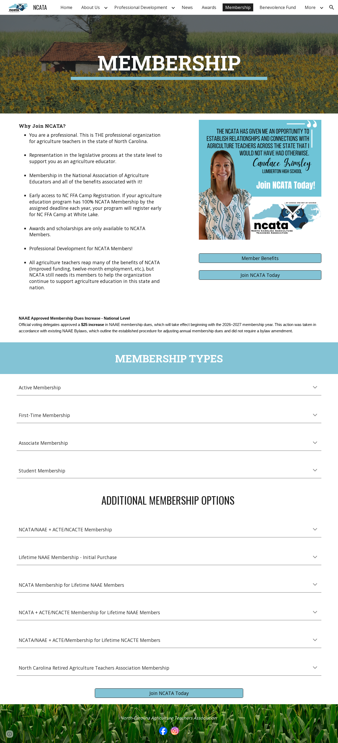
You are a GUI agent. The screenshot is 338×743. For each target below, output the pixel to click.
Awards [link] (209, 7)
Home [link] (66, 7)
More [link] (310, 7)
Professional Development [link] (140, 7)
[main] (169, 64)
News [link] (187, 7)
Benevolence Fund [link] (278, 7)
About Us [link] (90, 7)
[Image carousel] (260, 183)
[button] (331, 7)
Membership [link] (238, 7)
